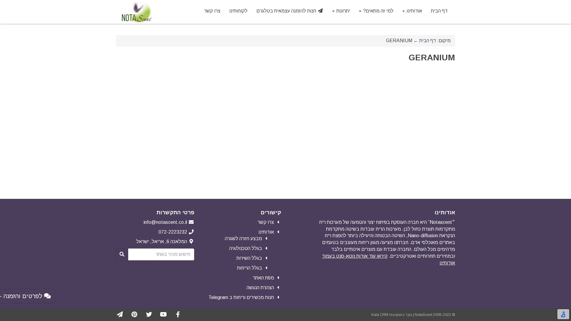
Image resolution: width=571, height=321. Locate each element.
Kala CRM (379, 315)
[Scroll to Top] (8, 313)
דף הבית (427, 40)
